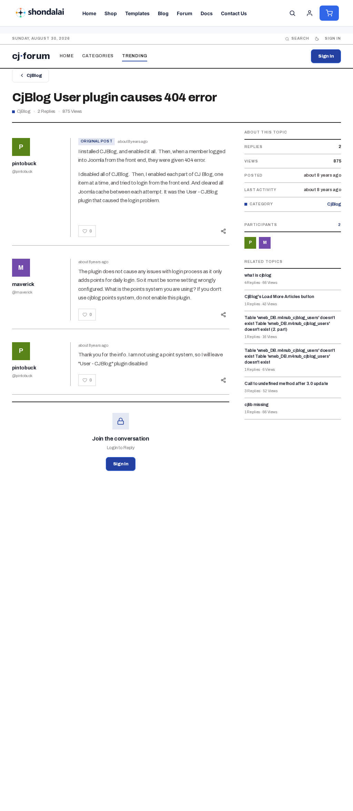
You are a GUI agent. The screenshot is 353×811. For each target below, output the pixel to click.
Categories (98, 55)
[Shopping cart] (329, 13)
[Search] (292, 13)
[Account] (309, 13)
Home (67, 55)
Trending (134, 55)
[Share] (223, 231)
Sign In (326, 56)
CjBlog (34, 75)
